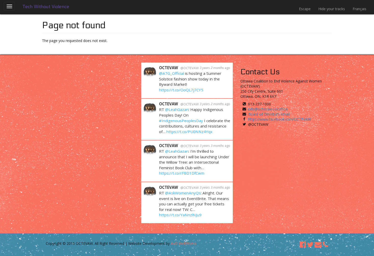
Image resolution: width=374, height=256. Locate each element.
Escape (305, 8)
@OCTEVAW (189, 68)
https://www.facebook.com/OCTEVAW (279, 119)
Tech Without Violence (46, 6)
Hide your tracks (331, 8)
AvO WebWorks (183, 243)
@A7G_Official (171, 73)
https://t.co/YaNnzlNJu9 (180, 214)
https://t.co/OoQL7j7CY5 (181, 89)
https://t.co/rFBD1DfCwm (181, 173)
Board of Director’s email (269, 114)
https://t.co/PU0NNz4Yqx (189, 131)
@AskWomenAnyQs (183, 192)
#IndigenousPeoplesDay (181, 120)
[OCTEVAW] (150, 70)
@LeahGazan (177, 109)
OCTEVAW (168, 67)
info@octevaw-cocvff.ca (267, 109)
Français (359, 8)
